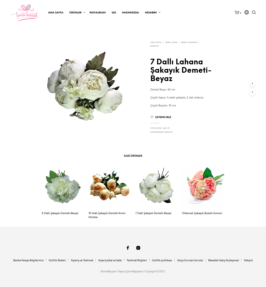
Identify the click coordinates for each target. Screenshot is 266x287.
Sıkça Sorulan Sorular (190, 260)
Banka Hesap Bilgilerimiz (28, 260)
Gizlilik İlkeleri (57, 260)
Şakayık (154, 46)
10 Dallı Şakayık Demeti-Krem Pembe (106, 215)
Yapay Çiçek (171, 43)
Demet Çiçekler (189, 43)
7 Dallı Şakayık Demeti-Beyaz (153, 213)
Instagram (98, 12)
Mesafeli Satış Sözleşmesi (223, 260)
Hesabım (151, 12)
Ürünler (75, 12)
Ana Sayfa (55, 12)
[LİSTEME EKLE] (66, 203)
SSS (114, 12)
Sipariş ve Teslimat (82, 260)
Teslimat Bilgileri (137, 260)
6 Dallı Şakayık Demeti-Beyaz (60, 213)
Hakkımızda (130, 12)
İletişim (248, 260)
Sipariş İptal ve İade (110, 260)
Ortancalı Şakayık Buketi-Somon (202, 213)
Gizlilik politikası (162, 260)
